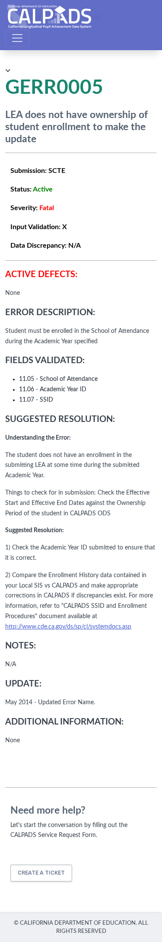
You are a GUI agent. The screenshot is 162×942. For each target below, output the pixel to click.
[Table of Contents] (7, 71)
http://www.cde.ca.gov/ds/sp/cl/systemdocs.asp (68, 627)
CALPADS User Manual (56, 16)
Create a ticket (41, 872)
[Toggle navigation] (17, 38)
